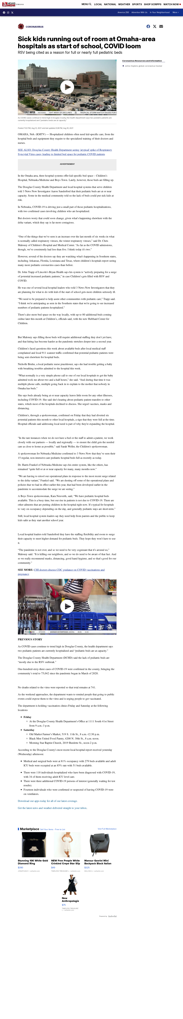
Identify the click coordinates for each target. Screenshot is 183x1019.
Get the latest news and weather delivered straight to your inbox (52, 808)
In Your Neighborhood (160, 12)
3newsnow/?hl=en (9, 12)
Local (98, 4)
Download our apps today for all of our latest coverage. (48, 801)
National (110, 4)
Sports (137, 4)
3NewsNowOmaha (13, 12)
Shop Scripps (152, 4)
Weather (124, 4)
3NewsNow (5, 12)
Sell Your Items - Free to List (52, 830)
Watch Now (171, 4)
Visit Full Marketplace (107, 829)
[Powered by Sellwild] (112, 916)
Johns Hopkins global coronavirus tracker (143, 66)
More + (176, 12)
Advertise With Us (139, 12)
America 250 (123, 12)
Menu (85, 4)
